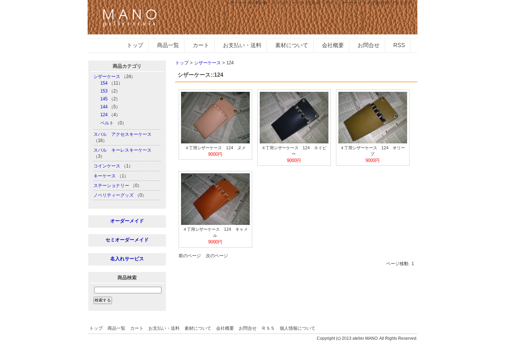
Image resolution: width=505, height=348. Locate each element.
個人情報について (297, 328)
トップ (135, 45)
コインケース (106, 165)
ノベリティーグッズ (113, 195)
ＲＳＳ (268, 328)
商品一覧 (168, 45)
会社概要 (333, 45)
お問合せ (369, 45)
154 (104, 83)
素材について (291, 45)
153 (104, 91)
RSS (399, 45)
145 (104, 98)
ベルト (107, 123)
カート (201, 45)
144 (104, 106)
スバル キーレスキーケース (122, 150)
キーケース (104, 175)
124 (104, 114)
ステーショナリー (111, 185)
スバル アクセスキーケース (122, 134)
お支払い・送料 (242, 45)
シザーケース (106, 76)
